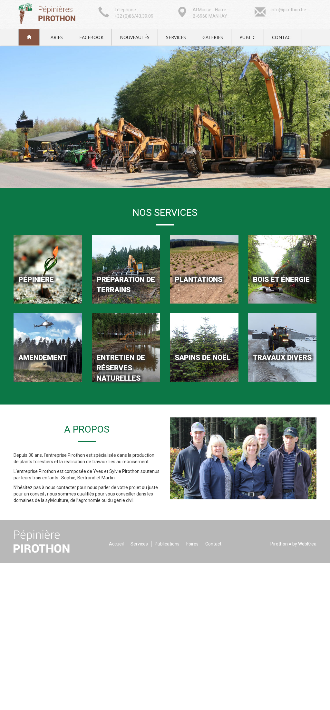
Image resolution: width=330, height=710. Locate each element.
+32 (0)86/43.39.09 (133, 16)
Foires (192, 543)
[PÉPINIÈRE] (48, 269)
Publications (167, 543)
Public (247, 37)
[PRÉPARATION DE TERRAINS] (126, 269)
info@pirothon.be (288, 9)
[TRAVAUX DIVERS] (282, 347)
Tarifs (55, 37)
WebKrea (307, 543)
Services (176, 37)
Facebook (91, 37)
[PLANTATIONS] (204, 269)
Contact (283, 37)
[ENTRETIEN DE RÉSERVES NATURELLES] (126, 347)
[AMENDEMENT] (48, 347)
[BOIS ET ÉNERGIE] (282, 269)
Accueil (116, 543)
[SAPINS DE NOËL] (204, 347)
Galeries (212, 37)
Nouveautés (135, 37)
